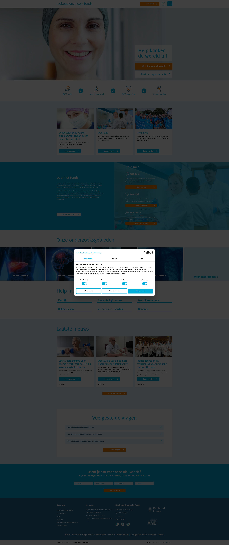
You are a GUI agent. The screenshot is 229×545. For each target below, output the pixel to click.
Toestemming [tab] (87, 258)
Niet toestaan (89, 291)
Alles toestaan (140, 291)
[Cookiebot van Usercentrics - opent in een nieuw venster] (145, 252)
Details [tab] (114, 258)
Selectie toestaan (114, 291)
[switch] (104, 283)
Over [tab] (141, 258)
